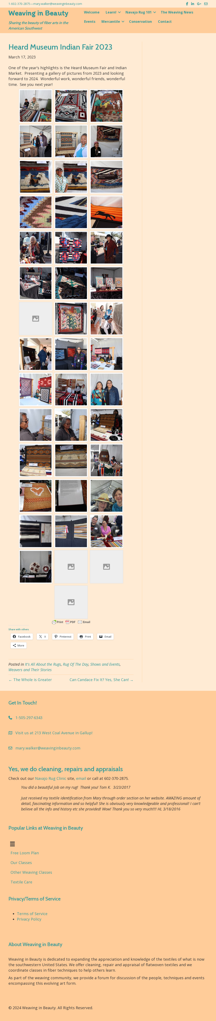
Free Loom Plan (25, 852)
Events (89, 21)
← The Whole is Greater (30, 679)
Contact (165, 21)
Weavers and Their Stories (30, 669)
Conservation (140, 21)
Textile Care (21, 881)
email (81, 778)
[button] (119, 12)
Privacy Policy (29, 919)
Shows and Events (105, 664)
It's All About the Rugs (43, 664)
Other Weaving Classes (31, 872)
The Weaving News (177, 12)
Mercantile (110, 21)
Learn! (111, 12)
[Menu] (12, 844)
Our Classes (21, 862)
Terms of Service (32, 913)
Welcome (92, 12)
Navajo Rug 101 (139, 12)
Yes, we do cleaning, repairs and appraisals (65, 769)
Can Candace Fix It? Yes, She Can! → (102, 679)
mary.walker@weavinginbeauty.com (57, 4)
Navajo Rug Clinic (50, 778)
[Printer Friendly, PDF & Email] (71, 622)
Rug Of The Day (75, 664)
